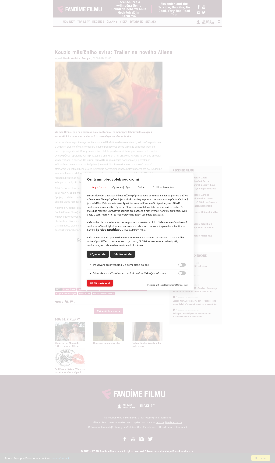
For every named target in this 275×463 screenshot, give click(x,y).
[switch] (179, 281)
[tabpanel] (137, 257)
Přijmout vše (98, 254)
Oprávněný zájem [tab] (121, 186)
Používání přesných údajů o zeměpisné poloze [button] (121, 264)
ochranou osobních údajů (151, 225)
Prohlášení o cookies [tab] (163, 186)
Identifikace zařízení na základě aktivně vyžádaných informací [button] (130, 273)
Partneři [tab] (142, 186)
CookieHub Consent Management (173, 284)
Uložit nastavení (100, 283)
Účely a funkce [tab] (98, 186)
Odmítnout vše (122, 254)
